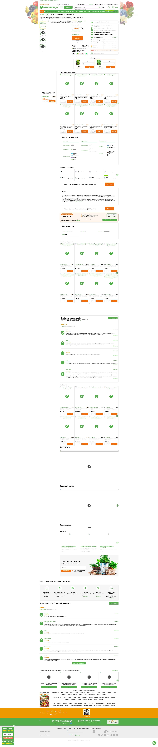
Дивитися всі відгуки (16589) (79, 663)
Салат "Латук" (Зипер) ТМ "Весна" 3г (95, 409)
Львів (98, 692)
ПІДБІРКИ (41, 11)
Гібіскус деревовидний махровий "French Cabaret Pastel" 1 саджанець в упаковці (67, 266)
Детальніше (78, 220)
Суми (85, 694)
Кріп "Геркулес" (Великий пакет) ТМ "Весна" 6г (110, 439)
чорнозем (111, 155)
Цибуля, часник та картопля (52, 12)
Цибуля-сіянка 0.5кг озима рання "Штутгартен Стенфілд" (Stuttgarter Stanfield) (81, 296)
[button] (110, 50)
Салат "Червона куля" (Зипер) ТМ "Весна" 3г (81, 409)
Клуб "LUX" (91, 703)
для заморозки (76, 155)
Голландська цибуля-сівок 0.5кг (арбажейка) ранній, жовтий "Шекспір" (110, 266)
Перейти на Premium (109, 220)
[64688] (108, 533)
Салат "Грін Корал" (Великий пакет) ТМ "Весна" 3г (66, 409)
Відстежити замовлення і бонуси (111, 4)
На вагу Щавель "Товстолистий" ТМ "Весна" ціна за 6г (96, 439)
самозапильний (106, 231)
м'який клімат (111, 145)
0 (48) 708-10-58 (58, 723)
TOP (47, 11)
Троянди (62, 11)
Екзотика (84, 11)
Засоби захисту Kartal (58, 705)
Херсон (93, 692)
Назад (42, 14)
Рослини (107, 11)
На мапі (98, 721)
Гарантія (70, 703)
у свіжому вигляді (75, 154)
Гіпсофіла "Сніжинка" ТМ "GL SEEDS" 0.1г (95, 97)
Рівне (80, 694)
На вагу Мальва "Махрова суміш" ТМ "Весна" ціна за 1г (82, 127)
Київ (62, 692)
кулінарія (74, 157)
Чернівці (113, 697)
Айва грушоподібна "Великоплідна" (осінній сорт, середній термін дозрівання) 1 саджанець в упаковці (66, 296)
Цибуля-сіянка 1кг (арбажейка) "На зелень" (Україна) (96, 127)
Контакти (65, 703)
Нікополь (70, 694)
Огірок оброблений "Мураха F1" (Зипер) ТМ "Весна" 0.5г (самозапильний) (66, 127)
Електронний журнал (84, 728)
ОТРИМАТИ (8, 738)
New (45, 11)
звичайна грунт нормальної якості (111, 152)
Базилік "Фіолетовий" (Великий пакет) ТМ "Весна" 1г (66, 439)
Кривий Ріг (109, 692)
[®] (49, 8)
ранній (72, 145)
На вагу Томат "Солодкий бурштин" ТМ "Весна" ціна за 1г (96, 266)
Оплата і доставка (99, 4)
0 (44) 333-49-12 (58, 721)
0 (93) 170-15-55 (66, 721)
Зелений (74, 149)
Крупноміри (102, 11)
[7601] (89, 533)
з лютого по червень (93, 151)
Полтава (75, 694)
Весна (66, 234)
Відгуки (85, 703)
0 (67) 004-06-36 (66, 723)
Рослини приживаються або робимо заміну (103, 28)
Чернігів (98, 694)
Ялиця (81, 9)
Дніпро (76, 692)
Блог (54, 703)
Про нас (59, 703)
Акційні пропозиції (44, 4)
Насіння (58, 11)
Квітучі (88, 11)
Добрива (112, 11)
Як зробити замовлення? (76, 705)
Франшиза (91, 4)
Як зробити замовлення (96, 728)
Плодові (76, 11)
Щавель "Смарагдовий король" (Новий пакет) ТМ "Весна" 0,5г (48, 93)
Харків (67, 692)
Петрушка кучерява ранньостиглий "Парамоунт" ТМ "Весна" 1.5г (110, 409)
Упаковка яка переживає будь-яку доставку (103, 34)
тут (80, 320)
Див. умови (85, 596)
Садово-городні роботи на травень (88, 546)
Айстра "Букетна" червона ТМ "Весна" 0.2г (66, 97)
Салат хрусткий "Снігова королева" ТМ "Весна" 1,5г (80, 439)
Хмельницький (92, 694)
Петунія (84, 9)
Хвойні (97, 11)
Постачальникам (97, 705)
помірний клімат (112, 147)
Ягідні (80, 11)
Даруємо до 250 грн (110, 703)
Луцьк (115, 692)
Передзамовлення (88, 705)
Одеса (71, 692)
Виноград (67, 11)
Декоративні (93, 11)
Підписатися (66, 570)
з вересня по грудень (91, 149)
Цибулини (72, 11)
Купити (77, 38)
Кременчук (73, 699)
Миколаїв (64, 694)
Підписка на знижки (100, 703)
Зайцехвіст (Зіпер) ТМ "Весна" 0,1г (110, 97)
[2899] (69, 533)
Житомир (104, 694)
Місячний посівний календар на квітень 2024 (107, 547)
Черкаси (88, 692)
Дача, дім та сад (116, 12)
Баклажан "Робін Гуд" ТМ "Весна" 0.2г (82, 266)
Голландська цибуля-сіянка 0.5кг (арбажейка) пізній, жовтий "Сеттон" (81, 97)
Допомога (67, 705)
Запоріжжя (82, 692)
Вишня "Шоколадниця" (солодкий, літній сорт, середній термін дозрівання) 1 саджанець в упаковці (96, 296)
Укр (103, 7)
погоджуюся (77, 570)
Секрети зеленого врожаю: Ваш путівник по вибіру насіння (69, 547)
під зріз (74, 159)
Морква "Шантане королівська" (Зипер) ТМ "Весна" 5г (110, 127)
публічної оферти (78, 201)
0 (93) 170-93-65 (65, 4)
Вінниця (103, 692)
